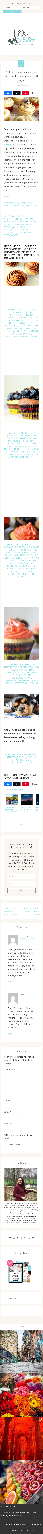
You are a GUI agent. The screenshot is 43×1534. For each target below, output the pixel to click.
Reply (10, 981)
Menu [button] (23, 16)
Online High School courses (17, 1524)
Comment (9, 1069)
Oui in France (29, 1530)
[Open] (21, 1351)
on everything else (21, 86)
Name (8, 1100)
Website (8, 1123)
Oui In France (21, 37)
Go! (6, 196)
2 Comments (21, 824)
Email (7, 1112)
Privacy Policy (8, 1506)
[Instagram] (40, 1370)
